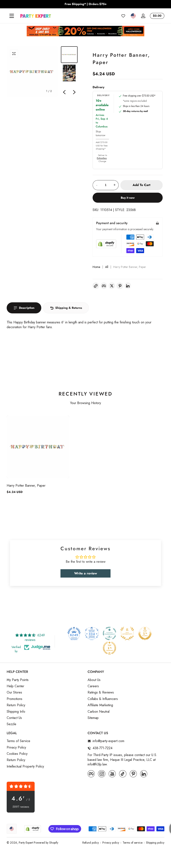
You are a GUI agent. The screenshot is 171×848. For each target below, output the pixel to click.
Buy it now (128, 198)
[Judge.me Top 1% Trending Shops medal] (109, 648)
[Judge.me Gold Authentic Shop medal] (127, 633)
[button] (133, 16)
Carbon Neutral (98, 711)
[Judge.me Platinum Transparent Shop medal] (109, 633)
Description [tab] (26, 308)
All (106, 267)
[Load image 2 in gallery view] (69, 73)
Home (96, 267)
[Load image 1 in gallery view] (69, 54)
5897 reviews (21, 807)
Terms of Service (18, 741)
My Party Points (18, 680)
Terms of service (132, 843)
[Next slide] (74, 92)
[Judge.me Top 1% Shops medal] (145, 633)
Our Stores (14, 692)
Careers (93, 686)
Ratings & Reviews (101, 692)
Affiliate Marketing (100, 705)
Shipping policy (155, 843)
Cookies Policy (17, 753)
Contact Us (14, 718)
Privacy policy (110, 843)
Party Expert (26, 842)
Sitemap (93, 718)
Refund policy (90, 843)
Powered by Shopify (46, 842)
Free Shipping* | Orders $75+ (86, 4)
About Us (94, 680)
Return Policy (16, 705)
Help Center (15, 686)
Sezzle (11, 724)
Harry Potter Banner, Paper (26, 485)
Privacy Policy (16, 747)
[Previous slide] (64, 92)
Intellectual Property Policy (25, 766)
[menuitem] (45, 680)
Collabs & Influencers (103, 699)
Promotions (14, 699)
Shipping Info (16, 711)
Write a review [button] (85, 573)
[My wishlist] (123, 16)
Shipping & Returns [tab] (68, 308)
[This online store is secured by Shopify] (106, 244)
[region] (85, 4)
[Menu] (12, 16)
